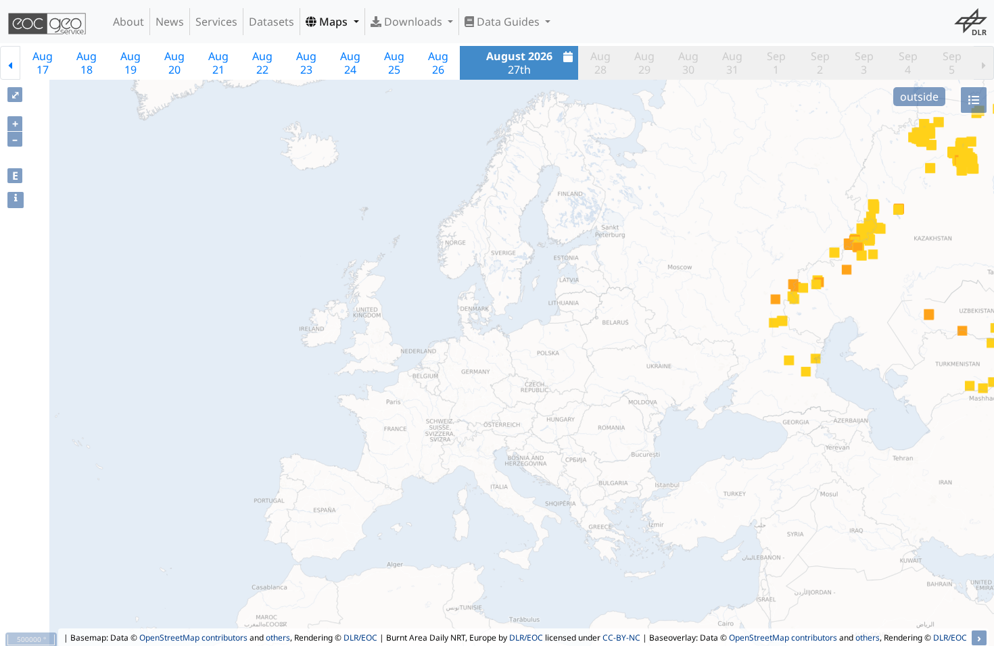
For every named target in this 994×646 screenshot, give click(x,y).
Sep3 (864, 63)
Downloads (413, 21)
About (128, 21)
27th (519, 63)
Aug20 (174, 63)
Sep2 (820, 63)
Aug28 (600, 63)
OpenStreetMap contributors (193, 637)
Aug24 (350, 63)
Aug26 (438, 63)
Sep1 (776, 63)
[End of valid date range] (984, 63)
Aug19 (130, 63)
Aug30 (688, 63)
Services (216, 21)
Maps (333, 21)
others (278, 637)
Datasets (271, 21)
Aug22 (262, 63)
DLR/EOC (360, 637)
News (170, 21)
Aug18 (86, 63)
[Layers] (974, 100)
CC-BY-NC (621, 637)
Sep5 (952, 63)
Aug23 (306, 63)
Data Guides (508, 21)
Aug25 (394, 63)
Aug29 (644, 63)
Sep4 (908, 63)
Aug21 (218, 63)
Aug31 (732, 63)
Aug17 (42, 63)
